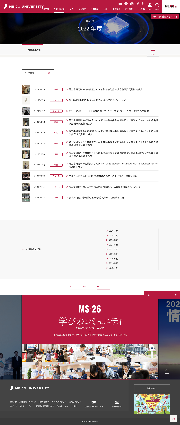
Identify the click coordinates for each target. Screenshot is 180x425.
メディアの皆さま (59, 401)
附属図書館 (117, 406)
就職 (105, 9)
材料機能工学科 (33, 49)
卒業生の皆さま (74, 401)
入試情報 (45, 9)
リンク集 (32, 401)
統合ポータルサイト (16, 406)
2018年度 (113, 267)
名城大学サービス (62, 406)
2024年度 (113, 240)
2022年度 (113, 249)
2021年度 (113, 253)
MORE (142, 9)
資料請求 (151, 388)
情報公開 (13, 401)
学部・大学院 (59, 9)
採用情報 (23, 401)
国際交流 (116, 9)
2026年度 (113, 230)
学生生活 (94, 9)
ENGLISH (73, 406)
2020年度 (113, 258)
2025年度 (113, 235)
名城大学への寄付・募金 (93, 406)
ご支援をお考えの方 (166, 16)
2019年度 (113, 263)
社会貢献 (82, 9)
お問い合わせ (44, 401)
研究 (71, 9)
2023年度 (113, 244)
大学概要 (129, 9)
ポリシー (30, 406)
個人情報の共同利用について (44, 406)
